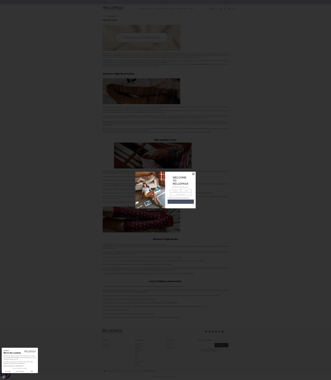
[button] (193, 174)
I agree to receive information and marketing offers (179, 197)
